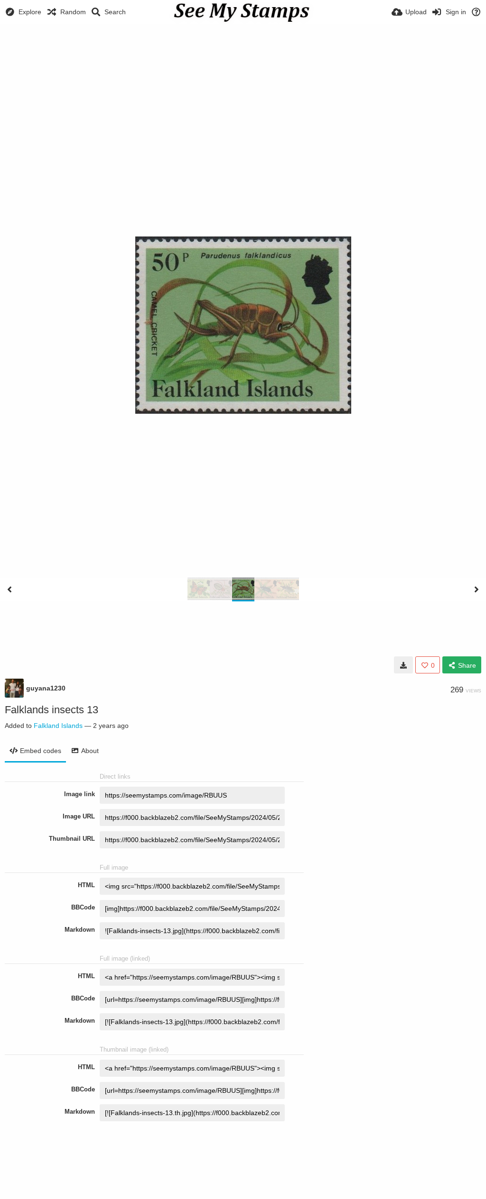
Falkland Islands (58, 725)
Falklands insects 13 (51, 710)
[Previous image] (9, 589)
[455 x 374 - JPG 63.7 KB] (403, 664)
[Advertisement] (243, 49)
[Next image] (476, 589)
